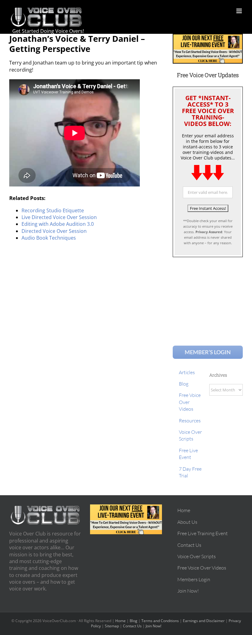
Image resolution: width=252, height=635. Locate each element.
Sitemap (112, 626)
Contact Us (132, 626)
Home (120, 620)
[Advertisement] (208, 295)
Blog (133, 620)
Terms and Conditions (160, 620)
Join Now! (153, 626)
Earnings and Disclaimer (204, 620)
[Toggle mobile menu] (239, 11)
